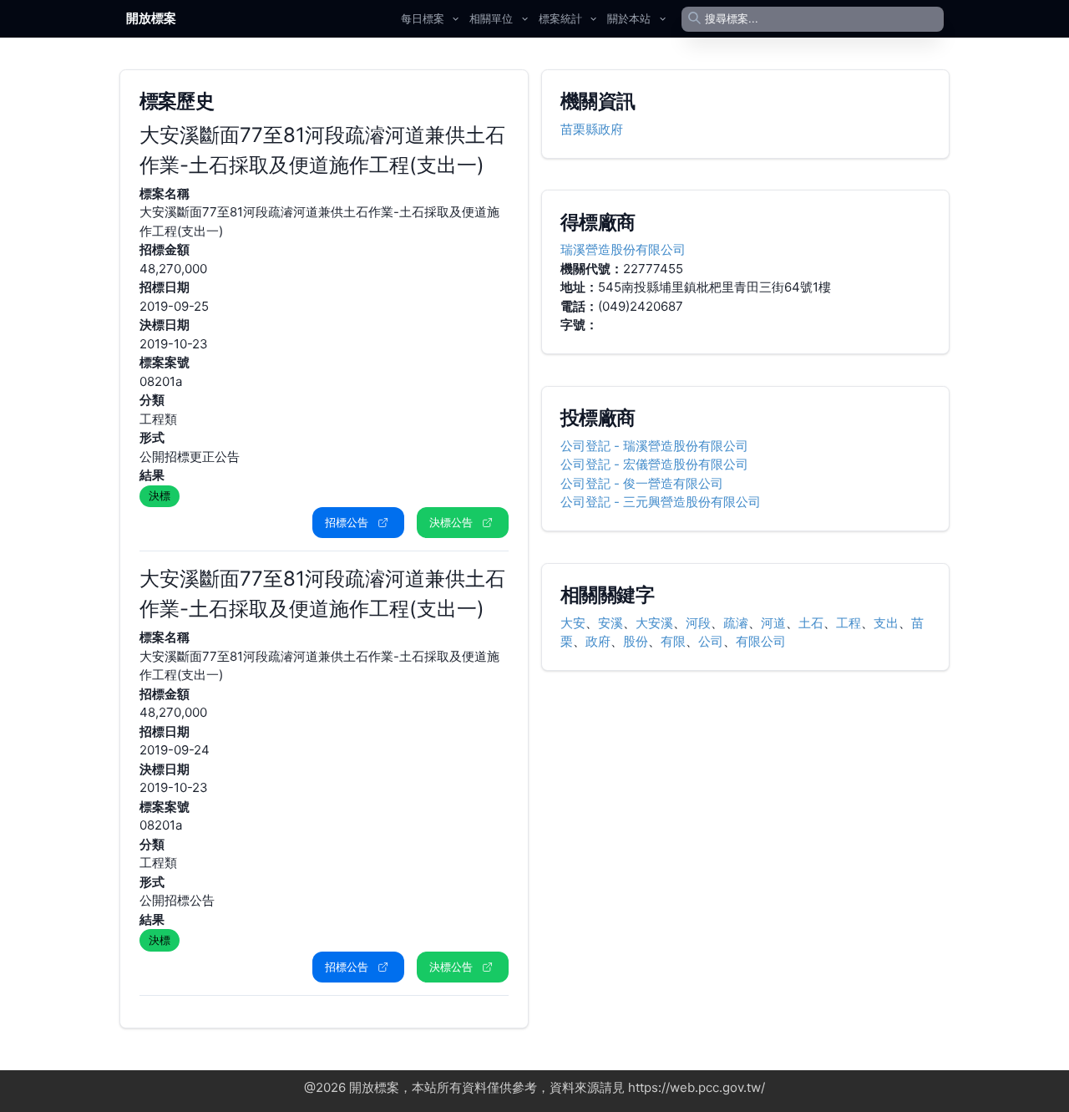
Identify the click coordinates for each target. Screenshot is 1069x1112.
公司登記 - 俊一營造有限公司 (641, 483)
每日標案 (422, 18)
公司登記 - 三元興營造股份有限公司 (660, 502)
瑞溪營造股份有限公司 (623, 249)
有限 (673, 641)
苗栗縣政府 (591, 129)
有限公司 (761, 641)
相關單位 (491, 18)
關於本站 (629, 18)
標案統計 (560, 18)
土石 (810, 623)
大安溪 (654, 623)
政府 (597, 641)
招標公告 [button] (346, 522)
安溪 (610, 623)
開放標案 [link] (151, 18)
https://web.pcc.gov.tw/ (696, 1087)
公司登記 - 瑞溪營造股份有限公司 (654, 446)
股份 (635, 641)
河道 (773, 623)
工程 (848, 623)
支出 (886, 623)
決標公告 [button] (451, 522)
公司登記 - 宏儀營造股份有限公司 (654, 464)
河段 (698, 623)
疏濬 (735, 623)
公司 (710, 641)
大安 (572, 623)
